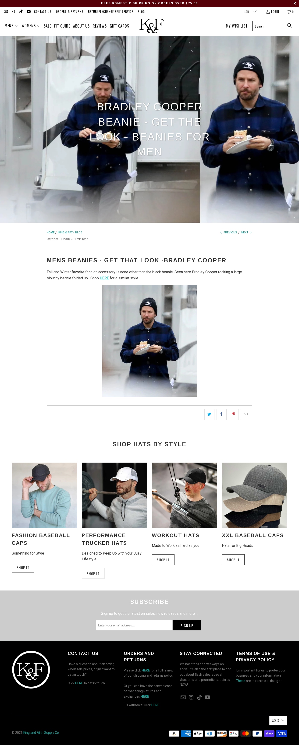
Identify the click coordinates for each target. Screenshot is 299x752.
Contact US (42, 11)
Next (245, 232)
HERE (79, 683)
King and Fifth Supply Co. (41, 732)
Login (275, 11)
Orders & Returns (69, 11)
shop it (163, 559)
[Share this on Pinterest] (234, 414)
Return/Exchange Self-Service (110, 11)
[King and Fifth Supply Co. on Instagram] (13, 11)
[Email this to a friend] (246, 414)
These (240, 681)
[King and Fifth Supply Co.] (151, 26)
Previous (230, 232)
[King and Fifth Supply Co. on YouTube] (28, 11)
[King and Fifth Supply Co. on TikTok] (21, 11)
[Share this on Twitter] (209, 414)
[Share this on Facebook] (222, 414)
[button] (11, 26)
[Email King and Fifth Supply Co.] (6, 11)
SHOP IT (23, 567)
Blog (141, 11)
